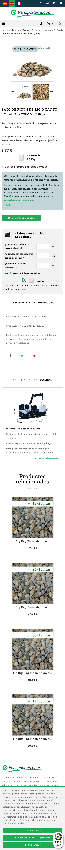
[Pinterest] (34, 355)
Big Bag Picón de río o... (33, 541)
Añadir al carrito (21, 218)
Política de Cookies (13, 823)
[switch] (58, 845)
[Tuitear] (22, 355)
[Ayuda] (60, 3)
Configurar (34, 844)
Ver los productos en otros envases (26, 166)
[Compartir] (10, 355)
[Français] (19, 3)
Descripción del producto (32, 302)
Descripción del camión (33, 380)
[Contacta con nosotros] (54, 3)
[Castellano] (12, 3)
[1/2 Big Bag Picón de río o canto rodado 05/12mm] (32, 649)
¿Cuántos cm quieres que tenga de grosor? (19, 255)
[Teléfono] (41, 3)
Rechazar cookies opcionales (34, 837)
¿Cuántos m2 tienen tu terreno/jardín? (17, 246)
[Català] (5, 3)
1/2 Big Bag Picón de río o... (32, 673)
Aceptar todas (34, 830)
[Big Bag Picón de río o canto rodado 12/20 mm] (32, 517)
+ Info (7, 205)
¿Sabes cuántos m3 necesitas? (15, 265)
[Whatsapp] (47, 3)
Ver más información (47, 458)
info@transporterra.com (18, 199)
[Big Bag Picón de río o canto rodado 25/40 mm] (32, 583)
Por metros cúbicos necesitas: (23, 273)
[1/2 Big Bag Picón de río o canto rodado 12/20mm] (32, 715)
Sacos (40, 281)
